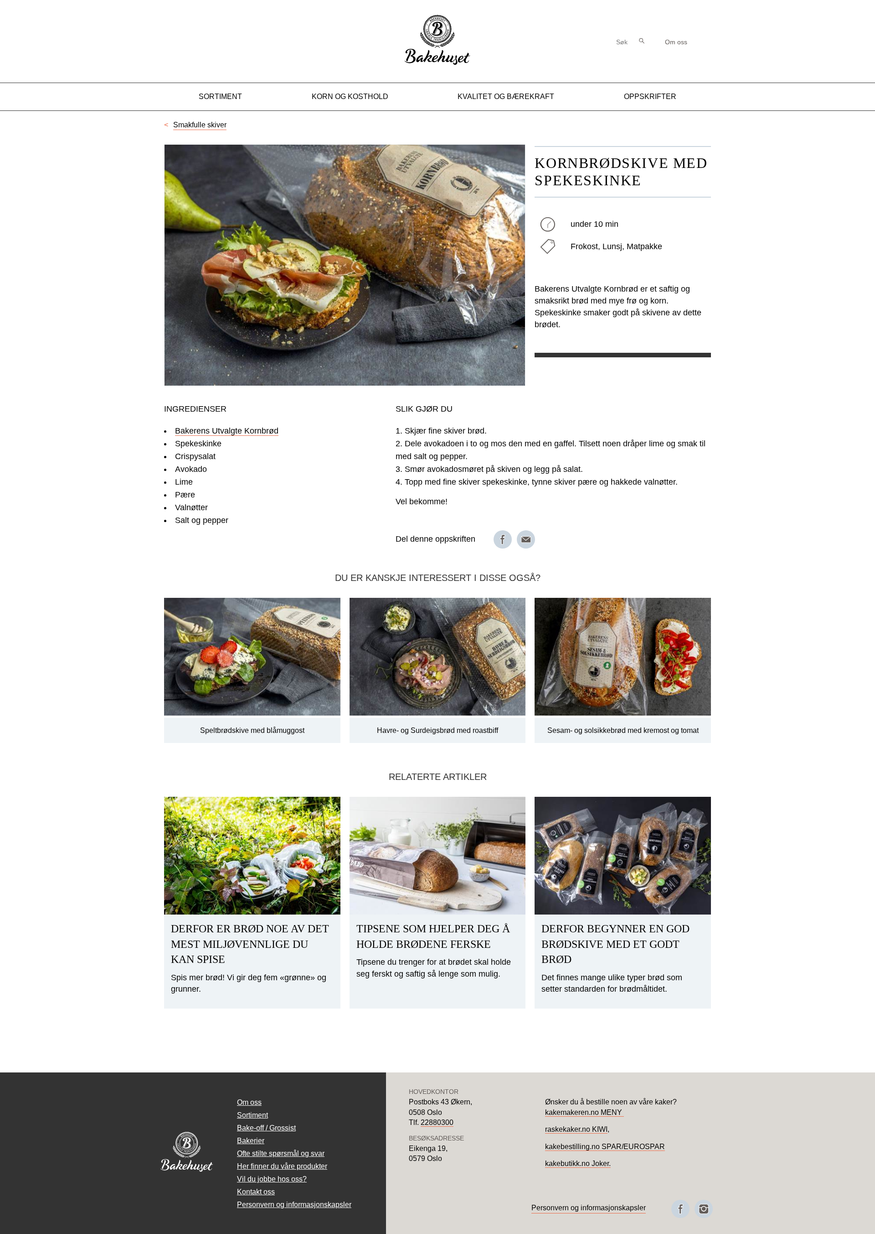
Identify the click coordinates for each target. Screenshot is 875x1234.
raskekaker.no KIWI (576, 1129)
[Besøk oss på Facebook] (680, 1209)
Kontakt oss (256, 1192)
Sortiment (220, 96)
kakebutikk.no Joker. (578, 1163)
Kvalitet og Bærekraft (506, 96)
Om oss (676, 42)
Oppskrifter (650, 96)
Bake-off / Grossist (266, 1128)
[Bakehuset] (437, 64)
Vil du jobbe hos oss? (272, 1179)
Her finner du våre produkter (282, 1166)
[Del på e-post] (526, 539)
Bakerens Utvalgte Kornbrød (226, 430)
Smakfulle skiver (199, 125)
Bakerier (250, 1141)
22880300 (437, 1122)
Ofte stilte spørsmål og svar (280, 1153)
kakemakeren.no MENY (584, 1112)
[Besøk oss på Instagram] (704, 1209)
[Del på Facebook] (503, 539)
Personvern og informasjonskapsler (294, 1204)
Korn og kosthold (350, 96)
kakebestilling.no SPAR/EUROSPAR (605, 1146)
